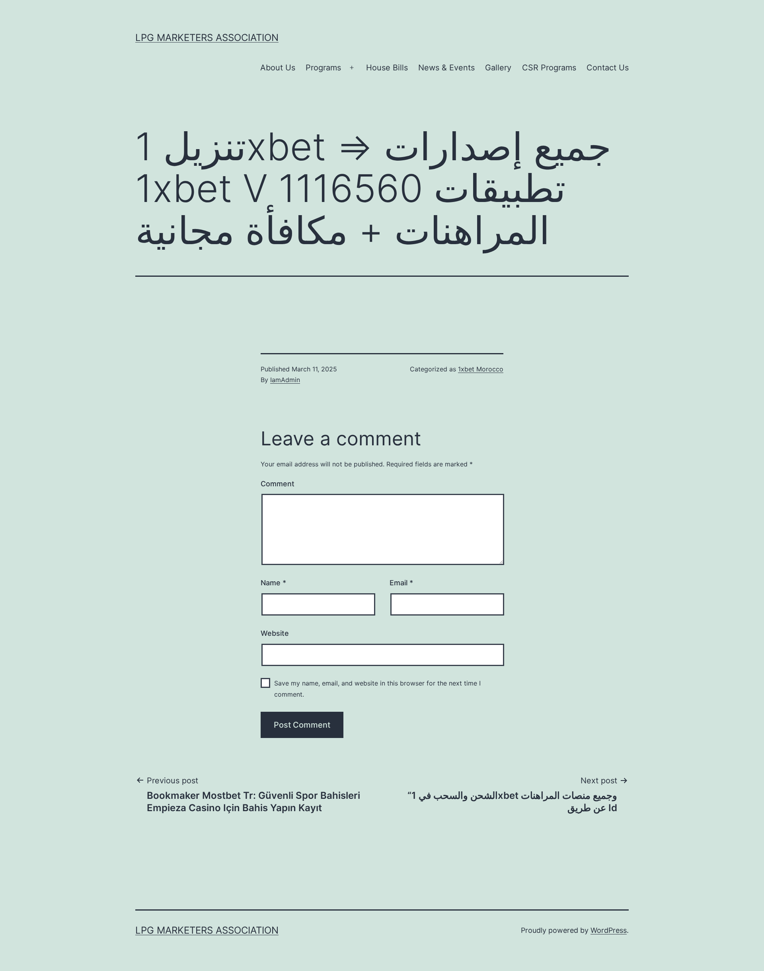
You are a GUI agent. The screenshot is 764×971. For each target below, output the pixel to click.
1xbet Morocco (480, 369)
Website (275, 633)
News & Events (446, 67)
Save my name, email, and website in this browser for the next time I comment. (377, 688)
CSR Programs (549, 67)
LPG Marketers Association (207, 37)
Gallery (498, 67)
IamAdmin (285, 380)
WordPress (609, 930)
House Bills (387, 67)
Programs (323, 67)
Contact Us (608, 67)
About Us (277, 67)
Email (401, 583)
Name (273, 583)
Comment (277, 484)
